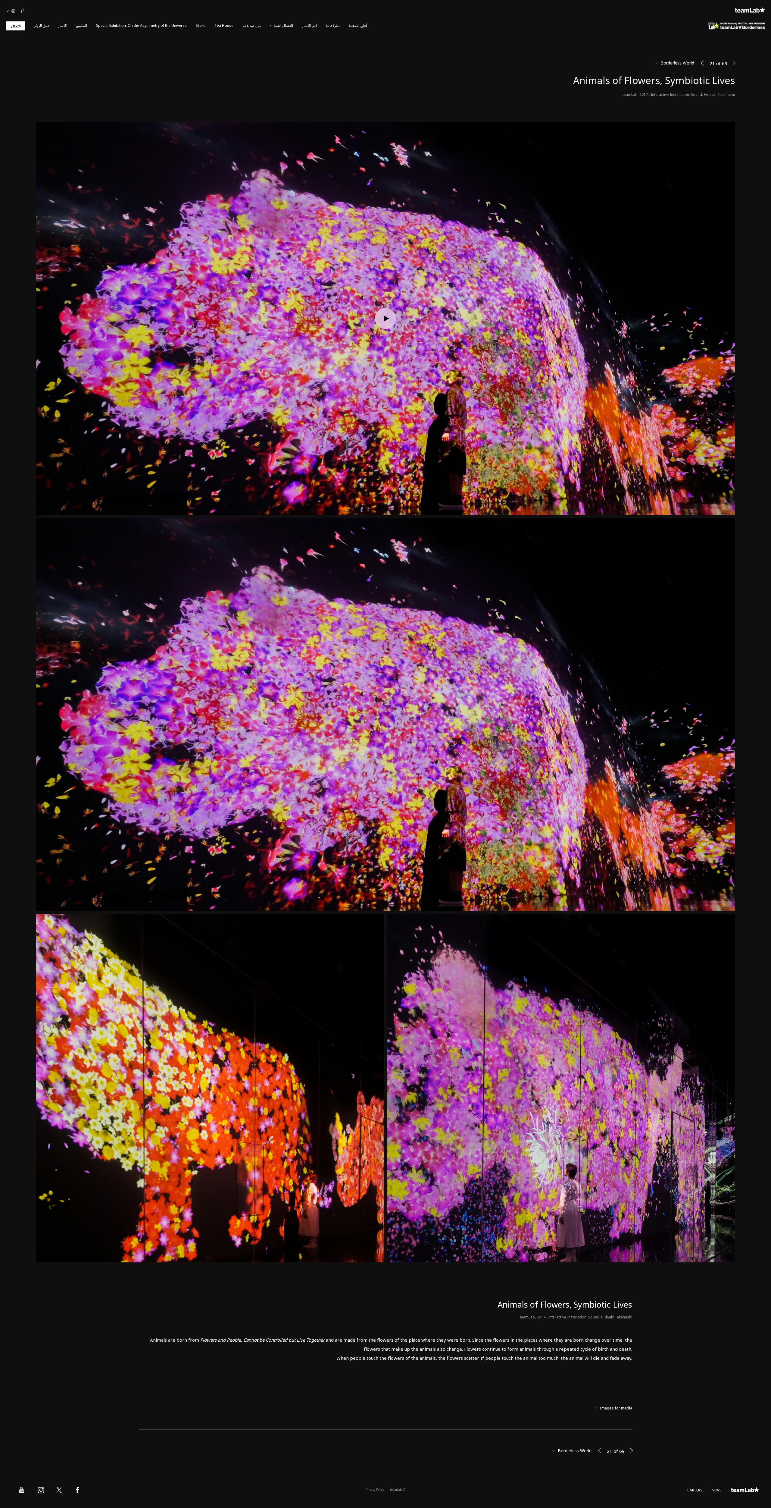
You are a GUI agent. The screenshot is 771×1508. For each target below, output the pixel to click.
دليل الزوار (41, 26)
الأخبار (62, 26)
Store (200, 26)
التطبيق (81, 26)
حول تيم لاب (252, 26)
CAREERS (695, 1490)
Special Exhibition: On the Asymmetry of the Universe (141, 26)
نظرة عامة (333, 26)
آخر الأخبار (309, 26)
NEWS (717, 1490)
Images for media (616, 1408)
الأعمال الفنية (283, 26)
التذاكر (15, 26)
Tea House (223, 26)
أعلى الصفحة (358, 26)
